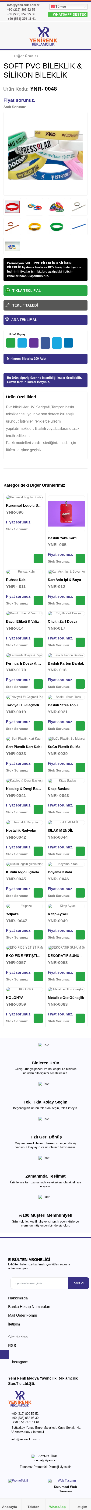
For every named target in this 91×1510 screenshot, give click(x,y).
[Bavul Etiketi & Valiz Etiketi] (24, 613)
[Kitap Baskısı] (66, 781)
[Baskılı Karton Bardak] (66, 655)
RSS (12, 1346)
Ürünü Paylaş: (17, 334)
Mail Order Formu (22, 1315)
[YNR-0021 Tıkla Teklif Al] (80, 726)
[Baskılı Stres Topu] (66, 697)
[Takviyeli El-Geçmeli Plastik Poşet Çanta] (24, 697)
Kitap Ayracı (58, 914)
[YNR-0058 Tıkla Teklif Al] (80, 976)
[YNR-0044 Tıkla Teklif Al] (80, 851)
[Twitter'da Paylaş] (57, 343)
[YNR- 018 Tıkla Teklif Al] (80, 684)
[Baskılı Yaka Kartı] (66, 513)
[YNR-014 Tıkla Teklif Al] (38, 642)
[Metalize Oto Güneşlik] (66, 989)
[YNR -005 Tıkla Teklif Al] (80, 558)
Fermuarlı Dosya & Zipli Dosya (31, 663)
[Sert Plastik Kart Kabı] (24, 739)
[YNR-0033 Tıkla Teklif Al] (38, 767)
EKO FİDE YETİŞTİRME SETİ (30, 956)
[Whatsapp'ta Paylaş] (10, 343)
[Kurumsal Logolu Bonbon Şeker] (24, 497)
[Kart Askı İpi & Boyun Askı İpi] (66, 572)
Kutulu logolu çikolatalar (26, 872)
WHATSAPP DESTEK (69, 14)
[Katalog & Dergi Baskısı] (24, 781)
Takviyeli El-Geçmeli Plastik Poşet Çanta (39, 705)
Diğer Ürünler (26, 56)
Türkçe (60, 6)
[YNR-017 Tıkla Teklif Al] (80, 642)
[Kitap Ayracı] (66, 906)
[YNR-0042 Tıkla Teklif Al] (38, 851)
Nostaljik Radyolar (21, 830)
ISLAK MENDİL (60, 830)
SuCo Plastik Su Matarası (69, 747)
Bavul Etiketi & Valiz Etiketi (28, 621)
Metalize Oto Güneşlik (66, 998)
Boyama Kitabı (60, 872)
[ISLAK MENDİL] (66, 822)
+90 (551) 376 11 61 (21, 18)
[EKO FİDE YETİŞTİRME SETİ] (24, 948)
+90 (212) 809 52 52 (20, 9)
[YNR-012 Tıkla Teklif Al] (80, 600)
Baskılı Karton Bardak (66, 663)
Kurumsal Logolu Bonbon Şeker (32, 505)
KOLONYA (15, 998)
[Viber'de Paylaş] (33, 343)
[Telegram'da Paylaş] (22, 343)
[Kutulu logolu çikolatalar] (24, 864)
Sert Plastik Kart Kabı (24, 747)
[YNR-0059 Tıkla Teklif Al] (38, 1018)
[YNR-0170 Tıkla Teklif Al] (38, 684)
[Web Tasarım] (65, 1482)
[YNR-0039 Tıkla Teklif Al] (80, 767)
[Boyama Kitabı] (66, 864)
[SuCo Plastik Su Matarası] (66, 739)
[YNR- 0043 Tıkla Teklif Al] (80, 809)
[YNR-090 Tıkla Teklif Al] (38, 558)
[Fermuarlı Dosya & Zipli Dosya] (24, 655)
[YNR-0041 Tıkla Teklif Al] (38, 809)
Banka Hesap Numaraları (29, 1307)
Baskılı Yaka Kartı (62, 538)
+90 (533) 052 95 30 (20, 14)
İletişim (14, 1324)
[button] (82, 37)
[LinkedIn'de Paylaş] (68, 343)
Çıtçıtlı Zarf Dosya (62, 621)
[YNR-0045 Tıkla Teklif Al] (38, 893)
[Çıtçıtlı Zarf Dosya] (66, 613)
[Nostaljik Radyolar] (24, 822)
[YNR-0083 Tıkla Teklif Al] (80, 1018)
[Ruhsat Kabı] (24, 572)
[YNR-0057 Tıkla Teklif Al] (38, 976)
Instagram (19, 1362)
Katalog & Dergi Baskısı (25, 789)
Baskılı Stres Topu (63, 705)
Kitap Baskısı (59, 789)
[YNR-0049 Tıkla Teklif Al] (80, 934)
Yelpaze (12, 914)
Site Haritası (18, 1337)
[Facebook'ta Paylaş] (45, 343)
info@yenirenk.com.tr (22, 5)
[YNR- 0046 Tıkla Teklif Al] (80, 893)
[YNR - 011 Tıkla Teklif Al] (38, 600)
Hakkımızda (18, 1298)
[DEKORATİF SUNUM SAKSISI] (66, 948)
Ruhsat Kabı (16, 580)
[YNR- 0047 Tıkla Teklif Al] (38, 934)
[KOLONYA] (24, 989)
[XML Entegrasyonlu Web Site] (25, 1482)
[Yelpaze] (24, 906)
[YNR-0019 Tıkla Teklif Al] (38, 726)
